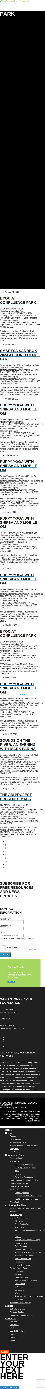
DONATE (4, 1352)
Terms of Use (20, 1107)
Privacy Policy (6, 1107)
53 (6, 864)
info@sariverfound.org (15, 1028)
